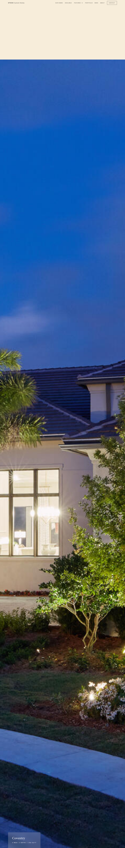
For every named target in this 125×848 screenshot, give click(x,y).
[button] (78, 3)
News (96, 2)
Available (68, 2)
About (102, 2)
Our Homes (59, 2)
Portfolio (89, 2)
